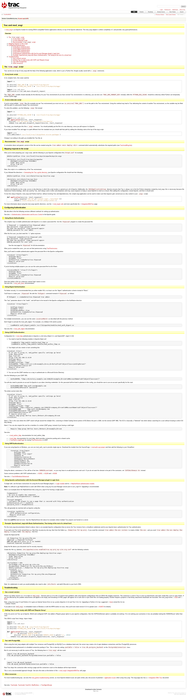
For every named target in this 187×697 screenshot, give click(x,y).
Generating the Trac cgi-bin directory (35, 172)
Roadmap (150, 11)
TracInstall (21, 685)
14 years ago (21, 18)
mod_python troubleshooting (40, 678)
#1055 (40, 473)
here (111, 602)
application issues (110, 678)
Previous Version (160, 14)
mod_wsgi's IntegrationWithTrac (69, 670)
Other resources (18, 63)
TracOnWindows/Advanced (20, 476)
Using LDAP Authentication (21, 50)
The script (16, 37)
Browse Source (161, 11)
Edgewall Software (21, 694)
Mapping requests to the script (18, 44)
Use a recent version (19, 58)
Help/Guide (175, 9)
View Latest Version (171, 14)
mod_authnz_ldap (15, 435)
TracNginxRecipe (46, 685)
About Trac (182, 9)
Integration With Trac (155, 678)
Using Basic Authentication (21, 47)
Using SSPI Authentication (21, 52)
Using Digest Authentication (21, 48)
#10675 (101, 606)
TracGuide (14, 685)
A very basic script (19, 39)
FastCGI (28, 685)
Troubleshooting (14, 57)
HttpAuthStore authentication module (82, 483)
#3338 (55, 473)
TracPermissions (52, 248)
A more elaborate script (20, 40)
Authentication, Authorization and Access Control (27, 214)
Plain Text (95, 691)
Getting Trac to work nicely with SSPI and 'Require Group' (31, 60)
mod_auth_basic (19, 283)
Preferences (167, 9)
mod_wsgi (9, 29)
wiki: (2, 14)
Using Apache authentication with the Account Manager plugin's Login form (36, 53)
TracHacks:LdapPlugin (17, 440)
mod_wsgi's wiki (58, 204)
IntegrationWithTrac (88, 204)
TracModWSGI (7, 14)
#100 (176, 597)
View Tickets (172, 11)
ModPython (35, 685)
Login (161, 9)
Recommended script (24, 42)
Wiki (134, 11)
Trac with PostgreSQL (20, 61)
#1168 (46, 473)
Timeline (141, 11)
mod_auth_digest (19, 329)
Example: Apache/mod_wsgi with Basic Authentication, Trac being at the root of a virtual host (42, 55)
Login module (60, 483)
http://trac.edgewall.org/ (180, 694)
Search (182, 11)
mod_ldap (20, 336)
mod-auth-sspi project (98, 447)
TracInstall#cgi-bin (125, 145)
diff (27, 18)
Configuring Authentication (17, 45)
